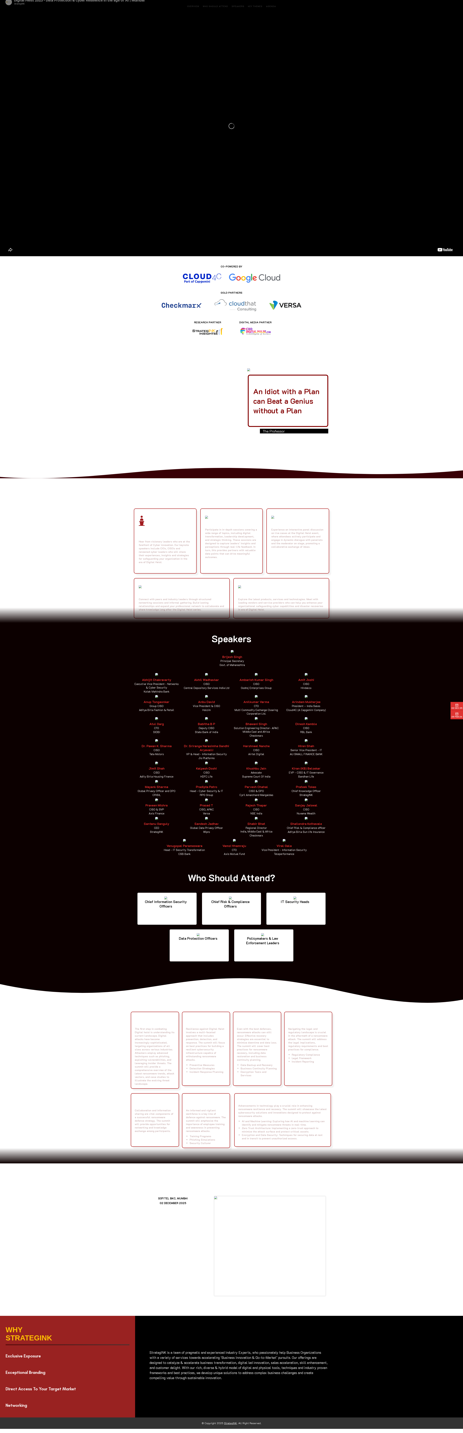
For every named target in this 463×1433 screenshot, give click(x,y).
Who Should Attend (215, 6)
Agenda (271, 6)
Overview (193, 6)
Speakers (238, 6)
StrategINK (230, 1423)
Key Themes (255, 6)
